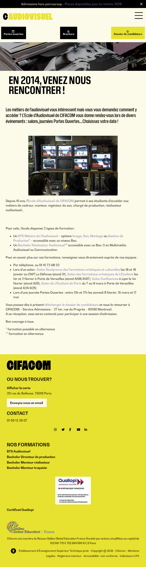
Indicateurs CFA (129, 555)
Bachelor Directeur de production (31, 457)
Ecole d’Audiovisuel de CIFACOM (51, 201)
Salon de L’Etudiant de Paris (61, 283)
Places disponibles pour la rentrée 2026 (93, 4)
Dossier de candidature (128, 34)
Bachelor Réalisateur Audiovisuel (41, 245)
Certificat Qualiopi (20, 510)
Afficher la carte (18, 388)
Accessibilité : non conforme (101, 555)
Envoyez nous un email (27, 403)
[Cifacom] (27, 16)
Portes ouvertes (13, 34)
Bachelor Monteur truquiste (27, 468)
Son (86, 236)
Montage (97, 236)
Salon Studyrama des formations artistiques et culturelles (78, 269)
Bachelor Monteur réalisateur (28, 462)
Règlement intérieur (69, 555)
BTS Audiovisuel (18, 451)
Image (77, 236)
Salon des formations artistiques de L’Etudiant (100, 274)
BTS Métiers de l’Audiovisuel (38, 236)
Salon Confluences (105, 279)
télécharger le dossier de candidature (71, 305)
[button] (14, 551)
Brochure (69, 34)
